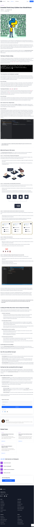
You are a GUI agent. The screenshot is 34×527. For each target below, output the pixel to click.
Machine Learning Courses (3, 521)
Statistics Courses (2, 526)
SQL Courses (2, 518)
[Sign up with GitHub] (7, 414)
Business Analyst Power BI (20, 509)
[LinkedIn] (4, 498)
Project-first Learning (19, 523)
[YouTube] (6, 498)
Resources (12, 1)
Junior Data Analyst (19, 512)
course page (27, 389)
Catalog (8, 1)
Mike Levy (2, 9)
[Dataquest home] (3, 1)
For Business (17, 1)
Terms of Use (2, 496)
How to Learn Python (19, 524)
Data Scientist (19, 503)
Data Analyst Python (19, 506)
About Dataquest (2, 506)
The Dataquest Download (20, 526)
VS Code (16, 105)
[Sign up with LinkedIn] (5, 414)
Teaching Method (19, 521)
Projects (18, 520)
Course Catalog (19, 518)
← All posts (2, 5)
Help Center (1, 509)
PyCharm (19, 105)
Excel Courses (2, 524)
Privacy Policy (6, 496)
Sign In (27, 1)
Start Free (31, 1)
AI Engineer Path (2, 520)
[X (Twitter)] (2, 498)
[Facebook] (0, 498)
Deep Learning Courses (3, 523)
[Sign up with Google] (3, 414)
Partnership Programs (3, 512)
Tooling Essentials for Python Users (7, 153)
